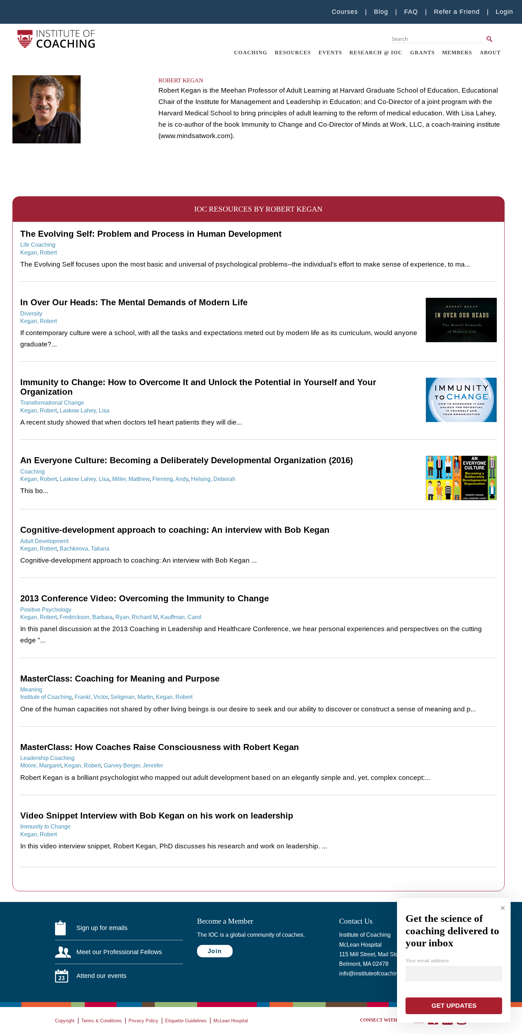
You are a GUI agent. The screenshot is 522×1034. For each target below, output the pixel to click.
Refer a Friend (457, 11)
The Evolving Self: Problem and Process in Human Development (151, 234)
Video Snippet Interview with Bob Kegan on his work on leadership (156, 815)
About (490, 52)
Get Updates (454, 1005)
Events (330, 52)
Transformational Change (52, 402)
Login (504, 11)
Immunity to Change (45, 826)
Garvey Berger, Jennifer (133, 765)
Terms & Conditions (101, 1020)
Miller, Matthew (130, 479)
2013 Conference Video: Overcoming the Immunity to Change (144, 598)
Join (215, 951)
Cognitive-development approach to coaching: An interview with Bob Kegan (175, 530)
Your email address (427, 960)
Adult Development (44, 541)
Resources (293, 52)
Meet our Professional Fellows (119, 952)
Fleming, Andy (170, 479)
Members (457, 52)
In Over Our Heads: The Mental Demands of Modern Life (134, 302)
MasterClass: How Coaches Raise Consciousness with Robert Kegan (159, 747)
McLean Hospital (230, 1020)
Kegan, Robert (38, 252)
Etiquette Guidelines (186, 1020)
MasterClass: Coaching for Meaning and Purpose (119, 678)
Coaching (250, 52)
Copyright (65, 1020)
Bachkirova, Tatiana (84, 548)
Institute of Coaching (46, 697)
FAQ (411, 11)
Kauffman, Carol (181, 617)
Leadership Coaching (47, 758)
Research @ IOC (375, 52)
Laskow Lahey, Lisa (84, 410)
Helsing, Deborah (213, 479)
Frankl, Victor (91, 697)
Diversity (31, 313)
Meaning (31, 689)
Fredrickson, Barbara (86, 617)
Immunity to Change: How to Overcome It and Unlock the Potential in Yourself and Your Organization (198, 387)
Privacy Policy (143, 1020)
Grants (422, 52)
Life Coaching (37, 244)
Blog (381, 11)
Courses (345, 11)
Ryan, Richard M (136, 617)
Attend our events (101, 975)
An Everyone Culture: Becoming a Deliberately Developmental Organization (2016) (186, 460)
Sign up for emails (101, 927)
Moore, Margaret (40, 765)
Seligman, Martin (131, 697)
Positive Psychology (45, 609)
